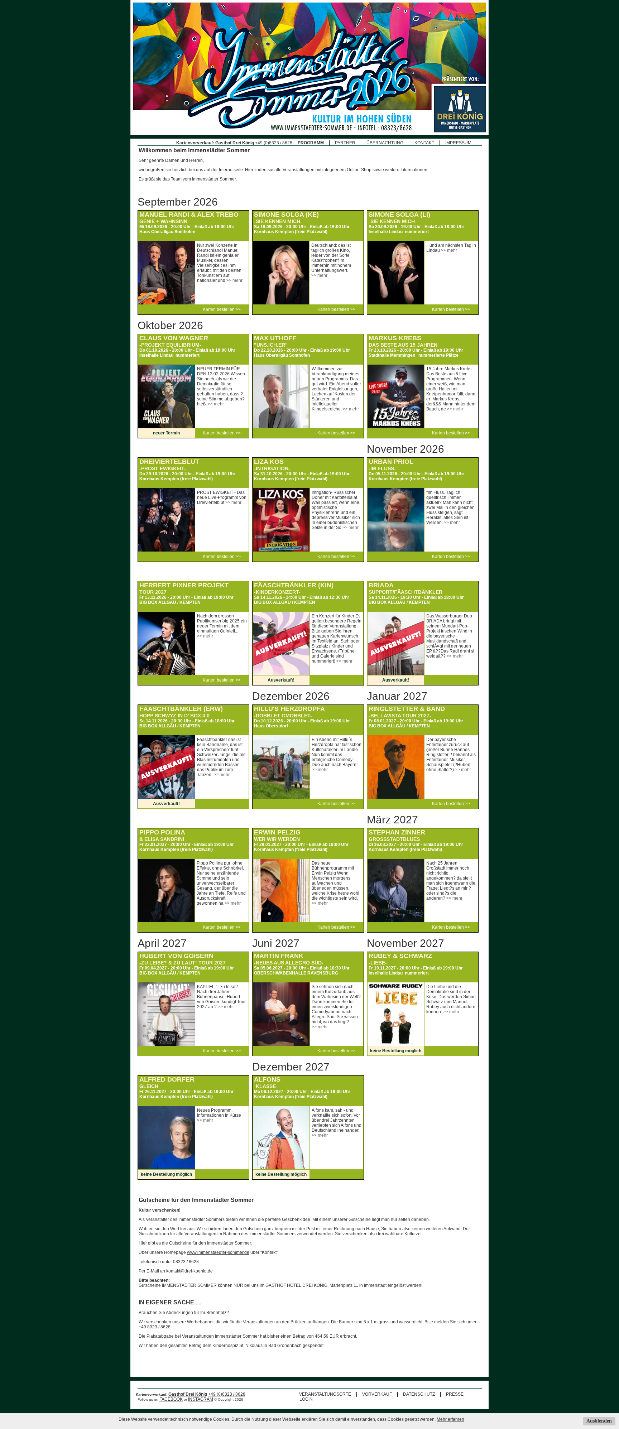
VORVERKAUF (377, 1394)
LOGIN (306, 1399)
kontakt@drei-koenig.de (189, 1271)
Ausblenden (599, 1421)
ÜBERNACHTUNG (384, 142)
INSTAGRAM (200, 1399)
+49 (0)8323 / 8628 (273, 142)
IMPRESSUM (458, 142)
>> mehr (234, 280)
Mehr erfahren (450, 1419)
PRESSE (455, 1394)
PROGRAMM (311, 142)
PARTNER (345, 142)
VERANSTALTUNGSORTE (325, 1394)
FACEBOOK (171, 1399)
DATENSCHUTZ (419, 1394)
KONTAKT (424, 142)
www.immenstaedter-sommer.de (218, 1252)
